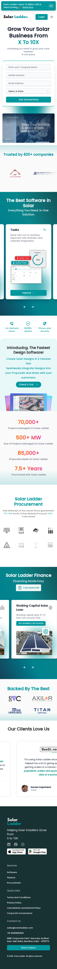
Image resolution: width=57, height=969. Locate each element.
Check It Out (26, 384)
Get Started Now (28, 99)
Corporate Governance (19, 913)
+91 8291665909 (15, 933)
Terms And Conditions (19, 897)
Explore (27, 292)
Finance (11, 877)
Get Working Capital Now (31, 623)
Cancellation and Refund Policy (23, 907)
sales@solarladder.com (20, 927)
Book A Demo (28, 947)
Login (41, 17)
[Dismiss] (51, 6)
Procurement (14, 882)
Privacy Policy (14, 902)
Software (12, 872)
